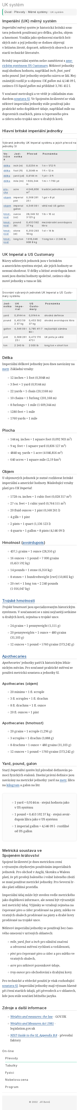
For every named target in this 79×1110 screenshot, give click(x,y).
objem (7, 197)
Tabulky (11, 1065)
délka (6, 165)
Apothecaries (14, 656)
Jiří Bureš (45, 1102)
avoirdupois (33, 542)
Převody (19, 12)
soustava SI (22, 99)
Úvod (8, 12)
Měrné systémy (38, 12)
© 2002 (33, 1102)
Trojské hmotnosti (18, 600)
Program (12, 1087)
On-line (8, 1051)
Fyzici (9, 1072)
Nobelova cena (16, 1080)
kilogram (12, 785)
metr (5, 369)
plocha (5, 191)
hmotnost (7, 216)
